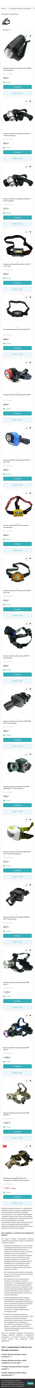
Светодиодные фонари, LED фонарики (20, 8)
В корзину (17, 87)
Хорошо (30, 1383)
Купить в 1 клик (17, 93)
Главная (3, 8)
